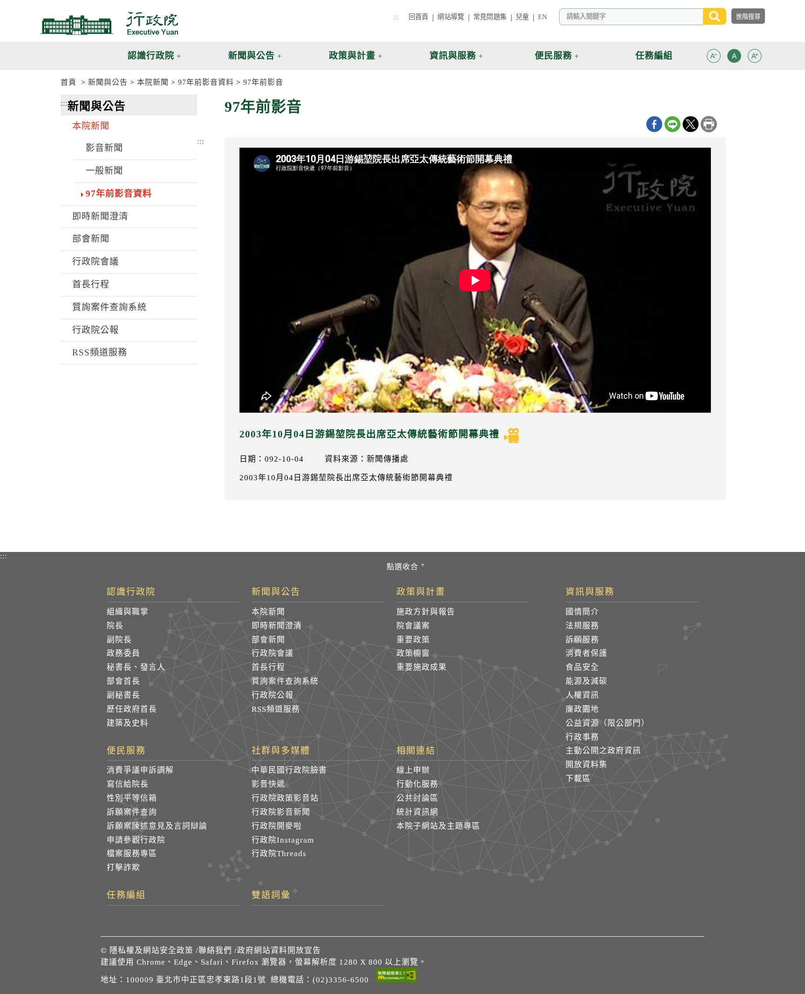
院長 (115, 625)
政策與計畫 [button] (352, 56)
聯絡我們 (215, 950)
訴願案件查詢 (132, 812)
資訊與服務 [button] (453, 56)
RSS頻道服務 (99, 352)
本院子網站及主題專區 (438, 826)
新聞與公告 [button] (251, 56)
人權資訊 (582, 695)
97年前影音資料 (206, 82)
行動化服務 (417, 784)
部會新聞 (90, 239)
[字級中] (734, 57)
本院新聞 (153, 82)
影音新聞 (104, 148)
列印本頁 (709, 124)
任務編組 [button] (654, 56)
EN (542, 16)
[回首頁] (109, 23)
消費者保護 (586, 653)
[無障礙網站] (396, 977)
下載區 (578, 778)
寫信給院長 (128, 784)
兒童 (522, 16)
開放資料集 (586, 764)
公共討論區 (417, 798)
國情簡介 (582, 611)
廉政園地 (582, 709)
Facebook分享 (654, 124)
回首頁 (418, 16)
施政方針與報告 (425, 611)
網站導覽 (450, 16)
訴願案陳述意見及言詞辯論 (157, 826)
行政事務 (582, 737)
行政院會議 (95, 261)
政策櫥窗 (413, 653)
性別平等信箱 (132, 798)
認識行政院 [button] (151, 56)
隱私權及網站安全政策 (151, 950)
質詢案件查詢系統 (109, 307)
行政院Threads (279, 853)
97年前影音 (263, 82)
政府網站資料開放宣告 (279, 950)
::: (396, 16)
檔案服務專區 (132, 853)
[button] (714, 56)
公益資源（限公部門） (607, 723)
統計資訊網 (417, 812)
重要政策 (413, 639)
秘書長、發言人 (136, 667)
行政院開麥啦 (277, 826)
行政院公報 (95, 330)
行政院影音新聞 (281, 812)
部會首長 (123, 681)
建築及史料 (128, 723)
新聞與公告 (108, 82)
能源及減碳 (586, 681)
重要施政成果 (421, 667)
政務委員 (123, 653)
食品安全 (582, 667)
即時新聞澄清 (100, 216)
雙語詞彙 (271, 895)
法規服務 (582, 625)
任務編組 (126, 895)
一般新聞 (104, 171)
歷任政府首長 (132, 709)
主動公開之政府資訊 (603, 750)
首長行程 (90, 284)
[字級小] (714, 57)
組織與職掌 (128, 611)
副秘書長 (123, 695)
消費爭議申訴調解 (140, 770)
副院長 (119, 639)
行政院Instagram (283, 840)
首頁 (68, 82)
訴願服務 (582, 639)
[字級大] (755, 57)
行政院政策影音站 (285, 798)
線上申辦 (413, 770)
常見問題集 (489, 16)
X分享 (690, 124)
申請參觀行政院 (136, 840)
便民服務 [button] (553, 56)
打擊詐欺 (123, 867)
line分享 (672, 124)
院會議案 (413, 625)
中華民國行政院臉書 (289, 770)
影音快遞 (268, 784)
